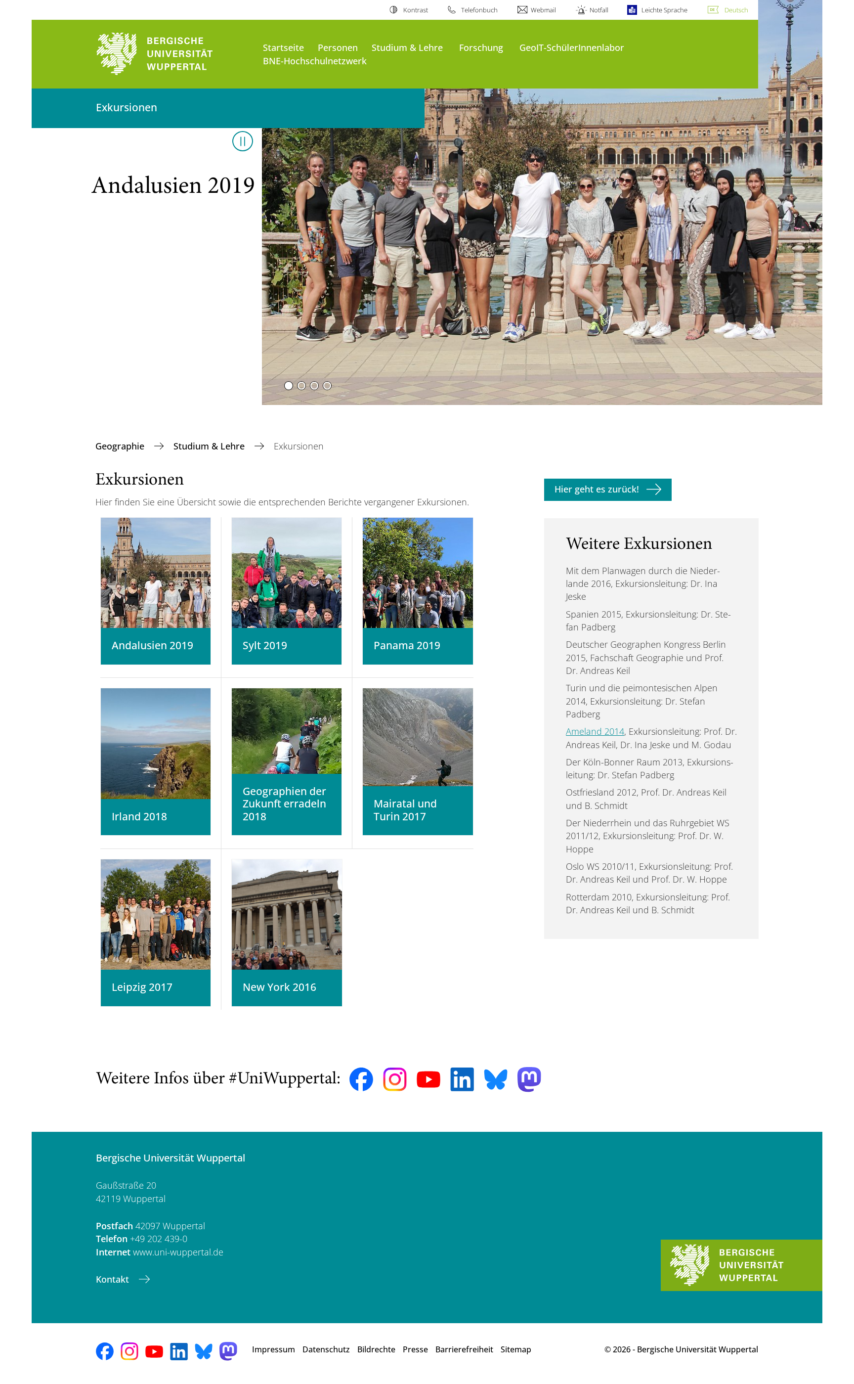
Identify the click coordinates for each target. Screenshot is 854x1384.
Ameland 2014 (595, 731)
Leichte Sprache (664, 9)
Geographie (121, 446)
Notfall (599, 9)
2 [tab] (301, 386)
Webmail (543, 9)
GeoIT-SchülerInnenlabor (571, 47)
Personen (338, 47)
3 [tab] (314, 386)
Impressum (273, 1349)
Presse (415, 1349)
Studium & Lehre (407, 47)
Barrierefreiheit (464, 1349)
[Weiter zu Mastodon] (529, 1079)
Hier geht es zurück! (597, 489)
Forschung (481, 47)
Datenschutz (326, 1349)
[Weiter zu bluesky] (496, 1079)
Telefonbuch (479, 9)
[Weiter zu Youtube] (428, 1079)
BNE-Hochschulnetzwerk (315, 60)
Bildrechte (376, 1349)
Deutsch (736, 9)
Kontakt (113, 1279)
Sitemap (516, 1349)
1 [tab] (289, 386)
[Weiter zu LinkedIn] (462, 1079)
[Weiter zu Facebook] (361, 1079)
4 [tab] (327, 386)
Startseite (283, 47)
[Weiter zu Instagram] (395, 1079)
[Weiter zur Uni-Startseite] (174, 54)
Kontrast (415, 9)
